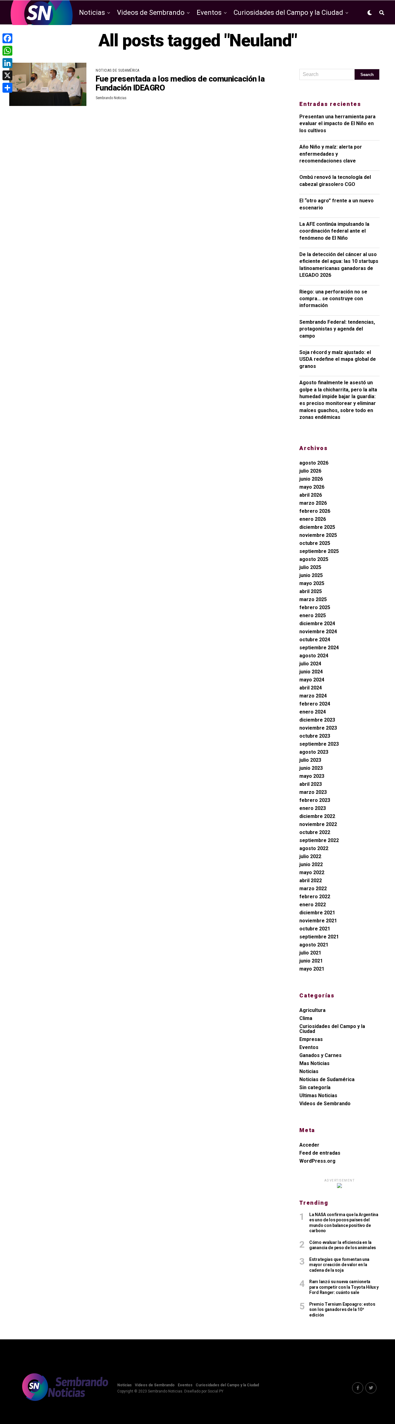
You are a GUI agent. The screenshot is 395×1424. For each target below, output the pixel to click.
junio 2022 (311, 864)
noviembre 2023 (318, 728)
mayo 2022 (311, 872)
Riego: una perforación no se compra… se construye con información (333, 299)
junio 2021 (311, 961)
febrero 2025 (314, 607)
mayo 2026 (311, 487)
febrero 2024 (314, 704)
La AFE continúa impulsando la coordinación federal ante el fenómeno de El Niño (334, 231)
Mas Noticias (314, 1063)
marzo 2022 (313, 888)
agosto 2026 (313, 463)
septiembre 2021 (319, 937)
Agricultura (312, 1010)
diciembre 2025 (317, 527)
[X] (7, 75)
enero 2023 (312, 808)
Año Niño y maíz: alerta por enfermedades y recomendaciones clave (330, 154)
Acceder (309, 1145)
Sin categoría (315, 1087)
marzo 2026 (313, 503)
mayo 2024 (311, 680)
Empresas (311, 1039)
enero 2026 (312, 519)
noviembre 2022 (318, 824)
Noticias (92, 12)
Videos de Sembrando (151, 12)
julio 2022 (310, 856)
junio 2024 (311, 672)
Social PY (215, 1391)
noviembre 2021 (318, 921)
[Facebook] (7, 38)
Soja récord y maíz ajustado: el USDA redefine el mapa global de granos (337, 359)
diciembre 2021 (317, 913)
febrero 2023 (314, 800)
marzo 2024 (313, 696)
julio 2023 (310, 760)
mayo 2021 (311, 969)
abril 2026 (310, 495)
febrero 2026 (314, 511)
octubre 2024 (314, 639)
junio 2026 (311, 479)
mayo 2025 (311, 583)
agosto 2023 (313, 752)
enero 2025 (312, 615)
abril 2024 (310, 688)
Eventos (209, 12)
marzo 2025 (313, 599)
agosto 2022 (313, 848)
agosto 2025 (313, 559)
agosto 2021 (313, 945)
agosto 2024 (313, 656)
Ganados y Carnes (320, 1055)
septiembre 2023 (319, 744)
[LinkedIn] (7, 63)
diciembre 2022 (317, 816)
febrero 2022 (314, 896)
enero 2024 (312, 712)
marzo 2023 (313, 792)
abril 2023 (310, 784)
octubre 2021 (314, 929)
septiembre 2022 (319, 840)
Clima (305, 1018)
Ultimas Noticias (318, 1095)
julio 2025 (310, 567)
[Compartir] (7, 88)
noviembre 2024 (318, 631)
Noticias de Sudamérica (327, 1079)
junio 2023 (311, 768)
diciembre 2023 (317, 720)
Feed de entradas (319, 1153)
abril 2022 (310, 880)
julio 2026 (310, 471)
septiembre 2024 (319, 648)
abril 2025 (310, 591)
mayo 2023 (311, 776)
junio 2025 (311, 575)
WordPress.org (317, 1161)
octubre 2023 (314, 736)
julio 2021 (310, 953)
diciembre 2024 (317, 623)
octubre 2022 (314, 832)
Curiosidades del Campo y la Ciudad (288, 12)
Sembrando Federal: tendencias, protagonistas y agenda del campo (337, 329)
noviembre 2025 (318, 535)
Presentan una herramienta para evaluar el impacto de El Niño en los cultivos (337, 123)
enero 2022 (312, 905)
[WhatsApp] (7, 50)
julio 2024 (310, 664)
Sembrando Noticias (111, 98)
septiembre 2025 (319, 551)
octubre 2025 (314, 543)
